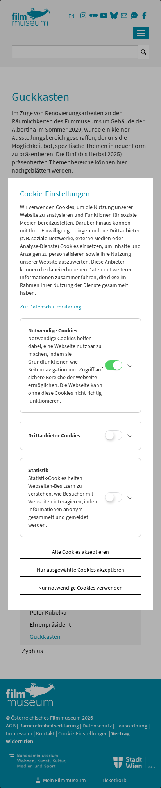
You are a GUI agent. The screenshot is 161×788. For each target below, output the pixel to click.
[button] (129, 365)
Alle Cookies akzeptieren (80, 551)
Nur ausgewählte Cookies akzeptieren (80, 569)
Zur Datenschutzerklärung (50, 306)
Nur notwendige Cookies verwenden (80, 587)
